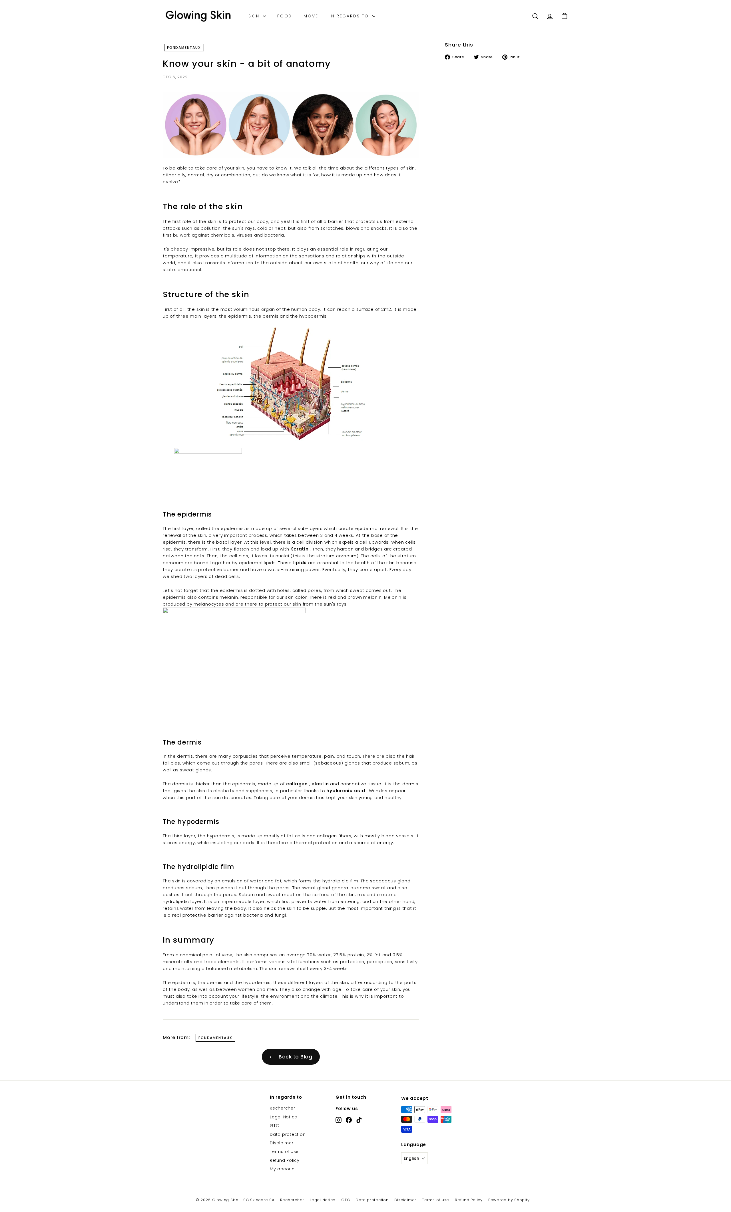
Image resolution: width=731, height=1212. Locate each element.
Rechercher (282, 1108)
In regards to (350, 16)
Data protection (288, 1134)
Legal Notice (283, 1117)
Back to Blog (295, 1056)
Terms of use (284, 1151)
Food (284, 16)
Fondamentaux (184, 47)
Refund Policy (285, 1160)
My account (283, 1169)
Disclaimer (282, 1143)
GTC (274, 1125)
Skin (255, 16)
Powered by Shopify (509, 1200)
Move (311, 16)
